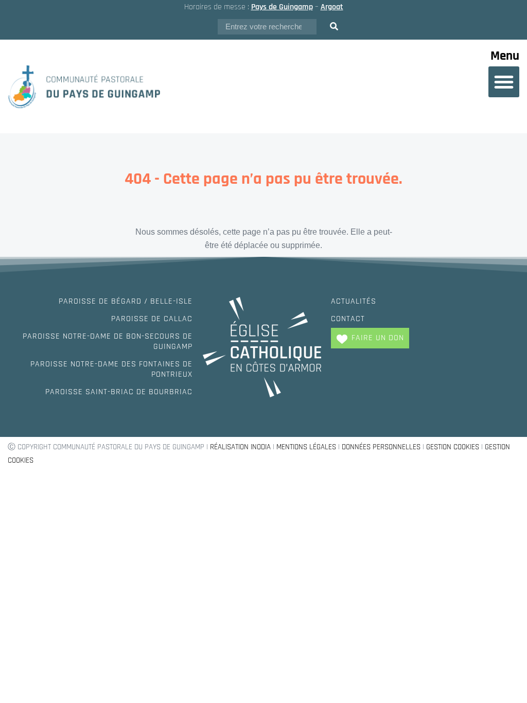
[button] (503, 81)
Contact (348, 318)
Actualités (353, 301)
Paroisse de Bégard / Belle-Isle (125, 301)
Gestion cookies (452, 447)
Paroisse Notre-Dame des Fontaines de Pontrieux (111, 369)
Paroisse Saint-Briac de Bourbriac (118, 391)
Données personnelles (381, 447)
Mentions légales (306, 447)
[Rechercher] (334, 26)
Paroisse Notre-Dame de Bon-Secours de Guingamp (107, 341)
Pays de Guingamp (282, 7)
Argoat (332, 7)
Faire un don (378, 337)
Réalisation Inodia (240, 447)
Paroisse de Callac (151, 318)
